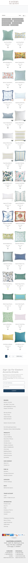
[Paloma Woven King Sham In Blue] (20, 262)
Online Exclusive (8, 455)
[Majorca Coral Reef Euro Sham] (8, 221)
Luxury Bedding (8, 436)
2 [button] (9, 356)
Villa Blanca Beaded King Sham (10, 344)
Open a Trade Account (9, 497)
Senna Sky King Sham (20, 304)
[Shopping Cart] (25, 2)
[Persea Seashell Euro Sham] (8, 282)
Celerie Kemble (7, 416)
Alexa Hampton (7, 418)
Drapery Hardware (8, 445)
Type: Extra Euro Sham (17, 18)
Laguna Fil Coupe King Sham (10, 203)
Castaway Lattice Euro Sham (9, 102)
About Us (6, 463)
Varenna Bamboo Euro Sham (10, 324)
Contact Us (6, 465)
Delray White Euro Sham (21, 122)
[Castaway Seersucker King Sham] (20, 101)
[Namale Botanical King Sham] (8, 242)
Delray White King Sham (9, 142)
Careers (6, 514)
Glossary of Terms (8, 510)
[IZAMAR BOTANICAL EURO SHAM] (8, 181)
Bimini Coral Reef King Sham (10, 82)
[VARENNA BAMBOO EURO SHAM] (8, 322)
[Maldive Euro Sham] (20, 221)
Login (5, 495)
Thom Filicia (7, 414)
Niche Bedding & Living (10, 406)
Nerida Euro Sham (8, 263)
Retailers (6, 471)
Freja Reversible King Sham (9, 163)
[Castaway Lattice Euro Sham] (8, 101)
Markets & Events (8, 475)
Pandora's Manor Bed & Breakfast (12, 429)
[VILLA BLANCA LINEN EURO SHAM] (20, 342)
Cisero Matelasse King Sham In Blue (11, 122)
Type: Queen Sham (18, 20)
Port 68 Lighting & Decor (10, 427)
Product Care (7, 503)
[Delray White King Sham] (8, 141)
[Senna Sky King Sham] (20, 302)
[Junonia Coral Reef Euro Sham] (20, 181)
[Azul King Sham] (20, 40)
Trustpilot (14, 537)
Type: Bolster (4, 25)
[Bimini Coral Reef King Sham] (8, 81)
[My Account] (24, 2)
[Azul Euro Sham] (8, 40)
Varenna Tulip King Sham (21, 324)
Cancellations (7, 512)
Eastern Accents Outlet (9, 423)
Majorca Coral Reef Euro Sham (10, 223)
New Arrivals (7, 434)
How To (5, 505)
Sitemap (6, 526)
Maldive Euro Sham (20, 223)
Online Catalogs (8, 481)
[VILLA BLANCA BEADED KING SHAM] (8, 342)
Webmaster (7, 524)
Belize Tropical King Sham (21, 62)
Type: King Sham (5, 22)
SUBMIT (14, 390)
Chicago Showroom (9, 473)
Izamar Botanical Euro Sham (10, 183)
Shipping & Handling (9, 518)
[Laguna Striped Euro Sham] (20, 201)
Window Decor (7, 443)
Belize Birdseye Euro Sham (9, 62)
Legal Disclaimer (8, 522)
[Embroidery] (25, 40)
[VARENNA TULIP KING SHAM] (20, 322)
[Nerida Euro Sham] (8, 262)
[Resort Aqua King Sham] (8, 302)
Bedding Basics (8, 451)
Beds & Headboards (8, 447)
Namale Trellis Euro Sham (21, 243)
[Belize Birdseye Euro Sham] (8, 60)
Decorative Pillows (8, 438)
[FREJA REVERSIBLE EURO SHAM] (20, 141)
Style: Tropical (13, 25)
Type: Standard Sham (6, 20)
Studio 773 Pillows (8, 408)
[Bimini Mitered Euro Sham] (20, 81)
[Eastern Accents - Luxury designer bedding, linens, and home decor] (14, 2)
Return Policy (7, 520)
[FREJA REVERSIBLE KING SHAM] (8, 161)
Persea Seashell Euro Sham (9, 283)
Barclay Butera (7, 412)
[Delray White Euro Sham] (20, 121)
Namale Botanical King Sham (10, 243)
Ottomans (6, 449)
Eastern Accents (8, 402)
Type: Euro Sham (5, 18)
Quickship (6, 457)
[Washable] (12, 120)
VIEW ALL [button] (19, 356)
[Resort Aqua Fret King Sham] (20, 282)
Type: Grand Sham (16, 22)
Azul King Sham (20, 42)
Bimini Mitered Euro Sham (21, 82)
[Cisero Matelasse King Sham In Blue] (8, 121)
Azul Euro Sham (8, 42)
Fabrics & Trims (7, 453)
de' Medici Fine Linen (9, 404)
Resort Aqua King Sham (8, 304)
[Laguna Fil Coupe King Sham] (8, 201)
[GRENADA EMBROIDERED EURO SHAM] (20, 161)
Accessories (7, 441)
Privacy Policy (10, 378)
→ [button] (13, 356)
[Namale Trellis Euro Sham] (20, 242)
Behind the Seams (8, 487)
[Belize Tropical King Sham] (20, 60)
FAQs (5, 508)
